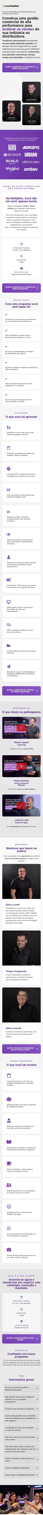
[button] (21, 727)
